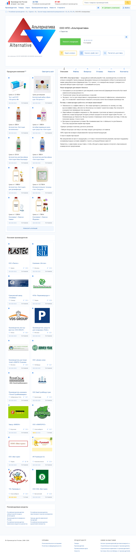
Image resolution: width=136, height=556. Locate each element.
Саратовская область (27, 11)
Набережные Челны (16, 397)
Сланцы (13, 300)
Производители (11, 8)
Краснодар (37, 397)
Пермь (36, 300)
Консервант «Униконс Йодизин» (40, 218)
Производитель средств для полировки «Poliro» (41, 329)
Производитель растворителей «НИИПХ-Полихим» (18, 361)
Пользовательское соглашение (51, 543)
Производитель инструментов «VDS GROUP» (17, 329)
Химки (12, 268)
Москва (36, 268)
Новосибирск (38, 429)
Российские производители (17, 11)
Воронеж (13, 429)
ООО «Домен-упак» (39, 360)
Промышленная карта (40, 8)
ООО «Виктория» (14, 457)
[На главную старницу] (6, 11)
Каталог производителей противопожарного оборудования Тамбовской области (116, 543)
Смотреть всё (48, 72)
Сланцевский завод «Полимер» (15, 297)
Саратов (31, 11)
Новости (53, 8)
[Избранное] (98, 7)
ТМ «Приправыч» (15, 489)
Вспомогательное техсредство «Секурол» (42, 188)
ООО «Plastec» (14, 263)
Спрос (27, 8)
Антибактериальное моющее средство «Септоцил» (42, 128)
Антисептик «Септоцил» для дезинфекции (17, 188)
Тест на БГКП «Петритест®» (14, 98)
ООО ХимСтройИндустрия (42, 392)
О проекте (61, 8)
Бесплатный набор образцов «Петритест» (42, 98)
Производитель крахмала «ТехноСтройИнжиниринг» (18, 393)
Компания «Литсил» (39, 263)
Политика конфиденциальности (51, 546)
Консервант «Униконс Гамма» (16, 218)
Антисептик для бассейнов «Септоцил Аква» (42, 158)
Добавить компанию (112, 8)
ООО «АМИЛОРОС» (39, 424)
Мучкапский (38, 494)
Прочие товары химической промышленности (51, 11)
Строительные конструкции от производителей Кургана (116, 546)
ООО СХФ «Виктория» (40, 489)
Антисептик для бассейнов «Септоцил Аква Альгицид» (18, 158)
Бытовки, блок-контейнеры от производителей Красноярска (116, 551)
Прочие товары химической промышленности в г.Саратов (74, 11)
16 (27, 461)
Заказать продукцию (70, 42)
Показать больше (30, 228)
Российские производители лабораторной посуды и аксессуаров (15, 514)
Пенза (12, 332)
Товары (21, 8)
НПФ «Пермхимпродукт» (41, 295)
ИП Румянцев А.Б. (39, 457)
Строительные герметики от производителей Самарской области (116, 548)
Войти (127, 8)
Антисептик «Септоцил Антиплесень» (17, 128)
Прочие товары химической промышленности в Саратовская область (72, 11)
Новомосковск (39, 461)
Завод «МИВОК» (14, 424)
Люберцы (37, 365)
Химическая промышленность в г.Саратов (69, 11)
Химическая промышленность (36, 11)
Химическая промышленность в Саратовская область (67, 11)
